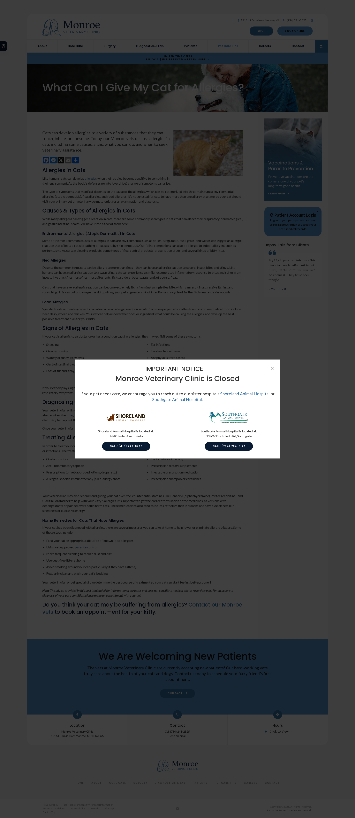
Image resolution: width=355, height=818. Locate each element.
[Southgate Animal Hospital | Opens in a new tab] (228, 423)
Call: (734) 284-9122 (229, 446)
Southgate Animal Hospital (177, 399)
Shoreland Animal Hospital (245, 393)
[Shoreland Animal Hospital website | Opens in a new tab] (126, 423)
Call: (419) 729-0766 (126, 446)
